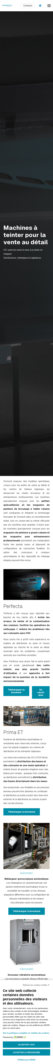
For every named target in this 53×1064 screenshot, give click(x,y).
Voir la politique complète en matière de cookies (26, 1033)
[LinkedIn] (40, 5)
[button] (49, 5)
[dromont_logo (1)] (7, 5)
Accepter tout (26, 1045)
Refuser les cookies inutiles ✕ (36, 985)
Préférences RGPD (26, 1060)
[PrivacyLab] (19, 1037)
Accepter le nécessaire (26, 1052)
